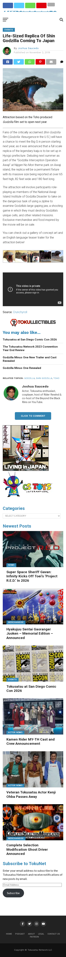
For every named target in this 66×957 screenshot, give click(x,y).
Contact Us (53, 934)
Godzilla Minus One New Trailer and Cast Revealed (29, 359)
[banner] (26, 470)
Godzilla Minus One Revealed (22, 368)
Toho (56, 378)
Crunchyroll (20, 312)
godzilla (29, 378)
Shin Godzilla (44, 378)
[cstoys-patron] (29, 499)
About (31, 934)
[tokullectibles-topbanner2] (33, 326)
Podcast (20, 934)
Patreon (34, 937)
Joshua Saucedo (28, 48)
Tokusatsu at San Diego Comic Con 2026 (30, 339)
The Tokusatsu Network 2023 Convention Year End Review (30, 348)
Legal (41, 934)
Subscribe (13, 893)
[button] (9, 257)
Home (9, 934)
